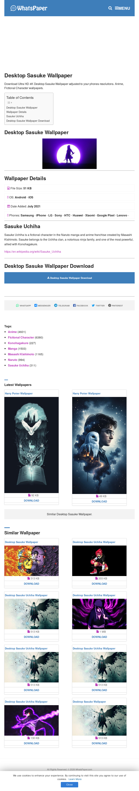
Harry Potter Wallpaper (19, 393)
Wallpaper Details (16, 112)
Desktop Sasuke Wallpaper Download (28, 120)
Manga (13, 348)
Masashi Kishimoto (21, 354)
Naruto (13, 360)
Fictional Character (21, 337)
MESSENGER (43, 305)
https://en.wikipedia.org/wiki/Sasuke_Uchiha (32, 251)
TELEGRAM (64, 305)
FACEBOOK (82, 305)
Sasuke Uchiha (15, 116)
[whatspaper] (29, 8)
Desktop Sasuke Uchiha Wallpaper (94, 542)
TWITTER (100, 305)
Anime (13, 332)
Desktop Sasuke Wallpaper (21, 107)
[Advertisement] (69, 42)
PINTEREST (117, 305)
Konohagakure (18, 343)
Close (69, 784)
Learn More (75, 779)
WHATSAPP (25, 305)
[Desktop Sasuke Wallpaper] (69, 153)
